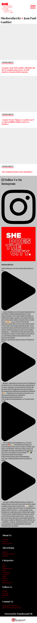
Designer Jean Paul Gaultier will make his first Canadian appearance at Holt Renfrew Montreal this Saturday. (18, 70)
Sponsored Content (8, 554)
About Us (5, 578)
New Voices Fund (7, 543)
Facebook (5, 593)
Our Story (5, 539)
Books (4, 570)
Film (3, 564)
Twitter (4, 591)
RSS (3, 597)
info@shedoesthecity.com (10, 606)
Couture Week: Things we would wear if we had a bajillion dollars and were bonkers (18, 122)
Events (4, 576)
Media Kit (5, 552)
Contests (5, 556)
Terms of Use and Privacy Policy (12, 608)
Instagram (5, 595)
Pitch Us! (5, 541)
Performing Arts (7, 568)
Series (4, 566)
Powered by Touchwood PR (18, 613)
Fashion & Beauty (8, 62)
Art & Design (6, 572)
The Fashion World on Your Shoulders (17, 172)
